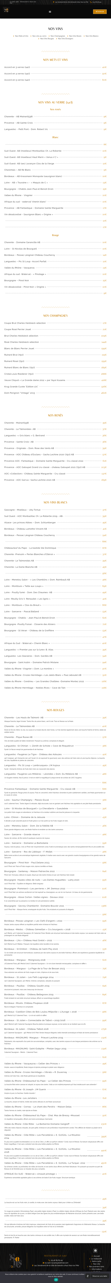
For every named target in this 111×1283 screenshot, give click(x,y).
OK (56, 1280)
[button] (50, 11)
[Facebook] (95, 1251)
